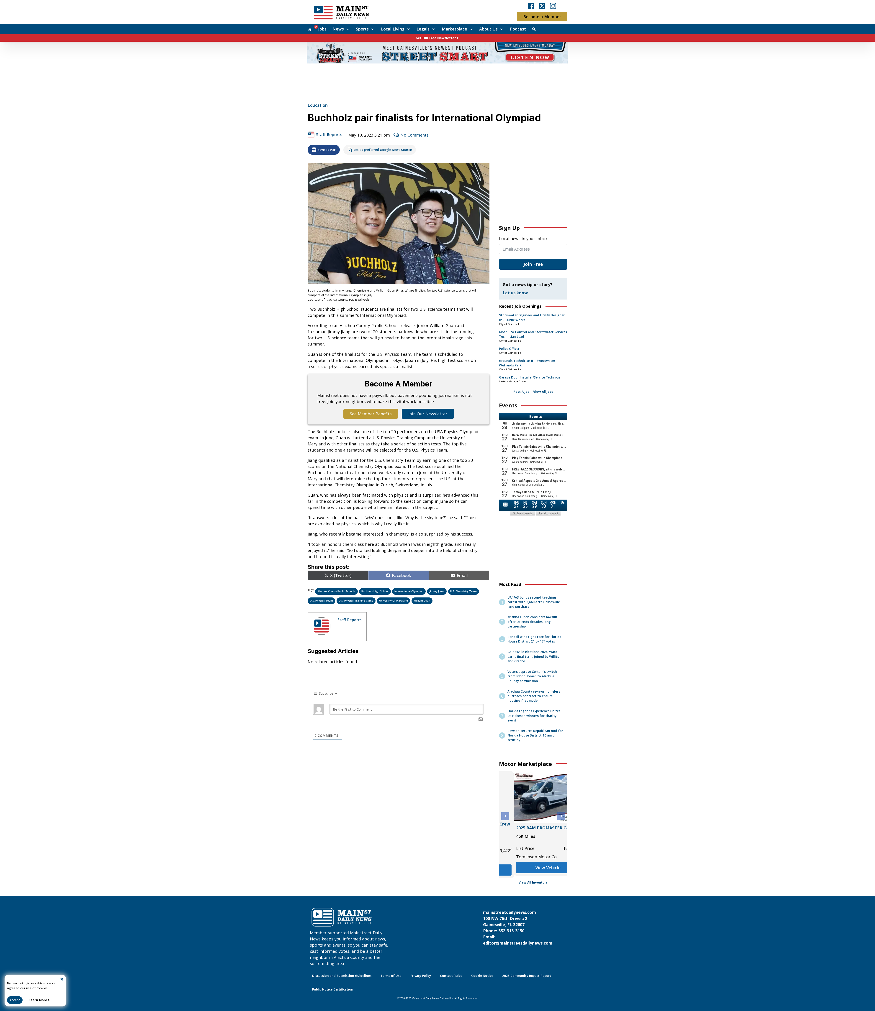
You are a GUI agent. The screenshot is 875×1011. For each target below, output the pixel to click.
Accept (15, 1000)
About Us (488, 29)
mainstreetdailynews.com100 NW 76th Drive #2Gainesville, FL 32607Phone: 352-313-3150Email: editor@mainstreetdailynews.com (517, 927)
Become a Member (542, 16)
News (338, 29)
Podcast (518, 29)
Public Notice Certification (332, 989)
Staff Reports (329, 134)
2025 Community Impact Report (526, 976)
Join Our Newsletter (427, 414)
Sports (362, 29)
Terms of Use (391, 976)
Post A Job (521, 392)
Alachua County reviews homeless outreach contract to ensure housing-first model (533, 696)
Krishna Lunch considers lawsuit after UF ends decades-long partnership (532, 621)
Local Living (392, 29)
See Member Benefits (371, 414)
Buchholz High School (375, 591)
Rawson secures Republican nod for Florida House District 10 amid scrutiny (535, 735)
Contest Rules (451, 976)
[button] (505, 816)
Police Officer (509, 349)
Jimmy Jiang (437, 591)
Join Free (533, 264)
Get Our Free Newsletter (436, 38)
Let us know (515, 292)
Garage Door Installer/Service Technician (531, 377)
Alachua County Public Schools (336, 591)
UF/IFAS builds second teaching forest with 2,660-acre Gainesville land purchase (533, 602)
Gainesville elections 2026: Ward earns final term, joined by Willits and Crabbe (533, 656)
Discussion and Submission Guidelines (341, 976)
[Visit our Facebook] (531, 6)
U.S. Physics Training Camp (356, 600)
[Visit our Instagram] (553, 6)
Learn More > (39, 1000)
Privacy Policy (420, 976)
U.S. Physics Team (321, 600)
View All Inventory (533, 882)
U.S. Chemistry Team (463, 591)
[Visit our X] (542, 6)
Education (318, 105)
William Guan (422, 600)
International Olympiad (408, 591)
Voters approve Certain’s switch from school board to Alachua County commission (532, 676)
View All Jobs (543, 392)
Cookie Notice (482, 976)
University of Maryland (393, 600)
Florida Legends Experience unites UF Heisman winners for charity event (533, 715)
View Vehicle (533, 867)
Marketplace (454, 29)
